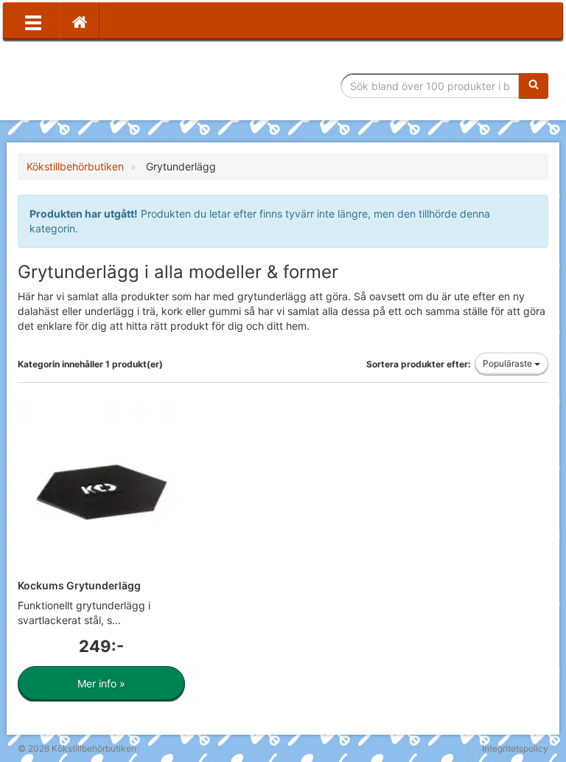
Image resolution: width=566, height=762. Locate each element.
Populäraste (508, 363)
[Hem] (79, 21)
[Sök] (533, 85)
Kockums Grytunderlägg (79, 585)
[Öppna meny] (33, 21)
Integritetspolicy (515, 748)
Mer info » (101, 683)
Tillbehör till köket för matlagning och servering (123, 86)
